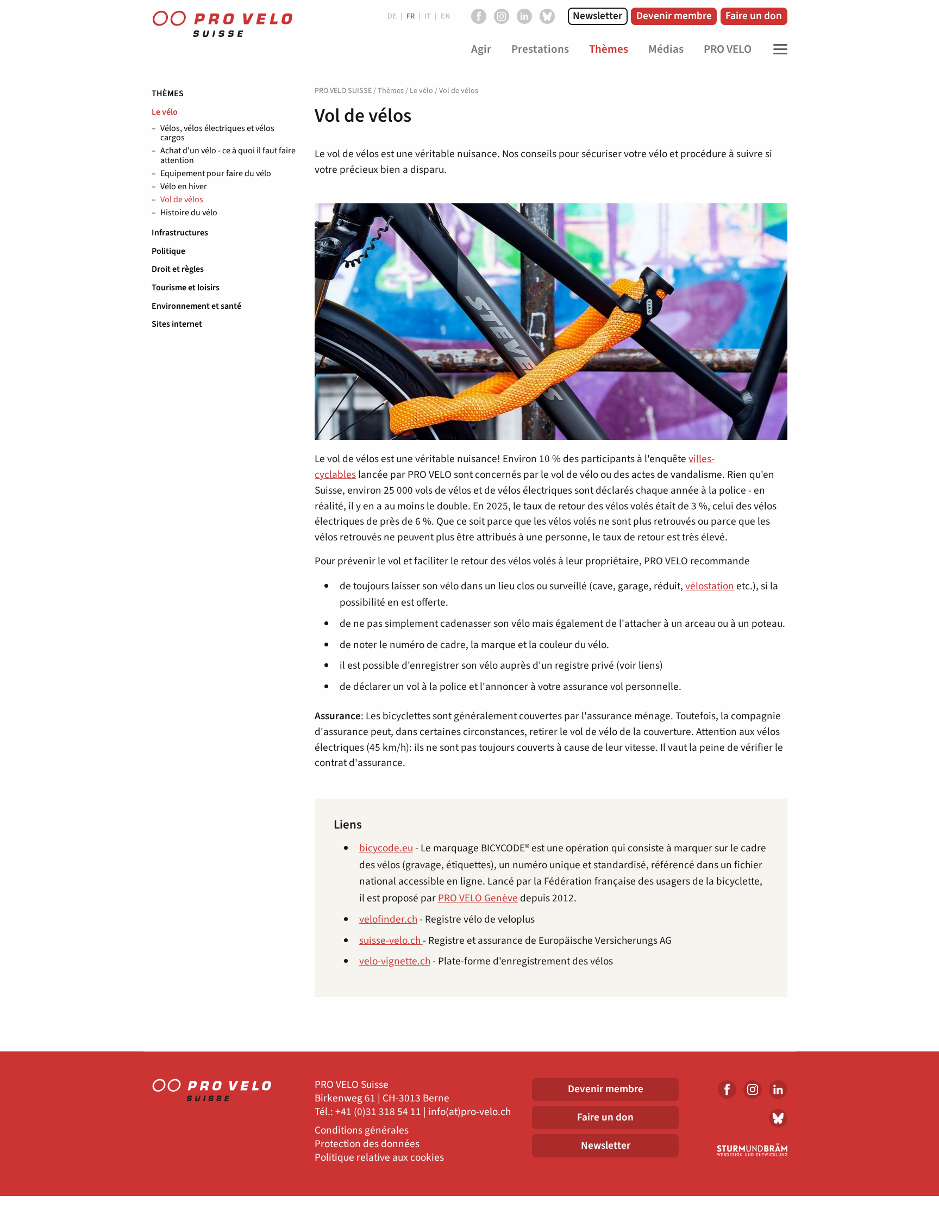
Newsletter (597, 15)
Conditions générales (362, 1130)
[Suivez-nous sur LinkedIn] (524, 16)
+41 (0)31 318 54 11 (378, 1112)
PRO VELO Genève (478, 898)
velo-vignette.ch (394, 961)
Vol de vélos (181, 200)
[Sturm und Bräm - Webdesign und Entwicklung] (741, 1149)
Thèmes (168, 93)
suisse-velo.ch (390, 940)
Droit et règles (178, 269)
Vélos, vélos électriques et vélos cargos (217, 133)
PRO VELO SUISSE (343, 90)
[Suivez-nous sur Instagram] (501, 16)
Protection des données (367, 1144)
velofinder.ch (388, 919)
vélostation (709, 586)
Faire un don (753, 15)
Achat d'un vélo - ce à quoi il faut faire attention (228, 155)
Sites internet (177, 324)
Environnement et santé (196, 306)
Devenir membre (674, 15)
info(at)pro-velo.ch (469, 1112)
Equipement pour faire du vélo (215, 174)
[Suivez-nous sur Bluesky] (547, 16)
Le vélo (165, 112)
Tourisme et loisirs (186, 288)
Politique (168, 251)
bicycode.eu (386, 848)
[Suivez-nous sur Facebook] (478, 16)
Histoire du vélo (188, 213)
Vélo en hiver (183, 187)
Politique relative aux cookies (379, 1158)
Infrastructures (180, 233)
